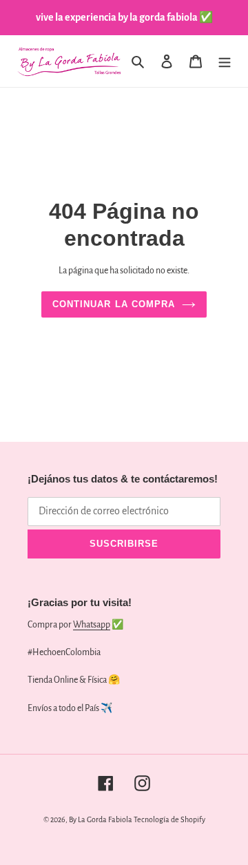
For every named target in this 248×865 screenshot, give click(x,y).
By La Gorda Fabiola (100, 819)
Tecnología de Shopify (169, 819)
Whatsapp (91, 625)
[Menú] (224, 61)
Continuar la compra (113, 304)
